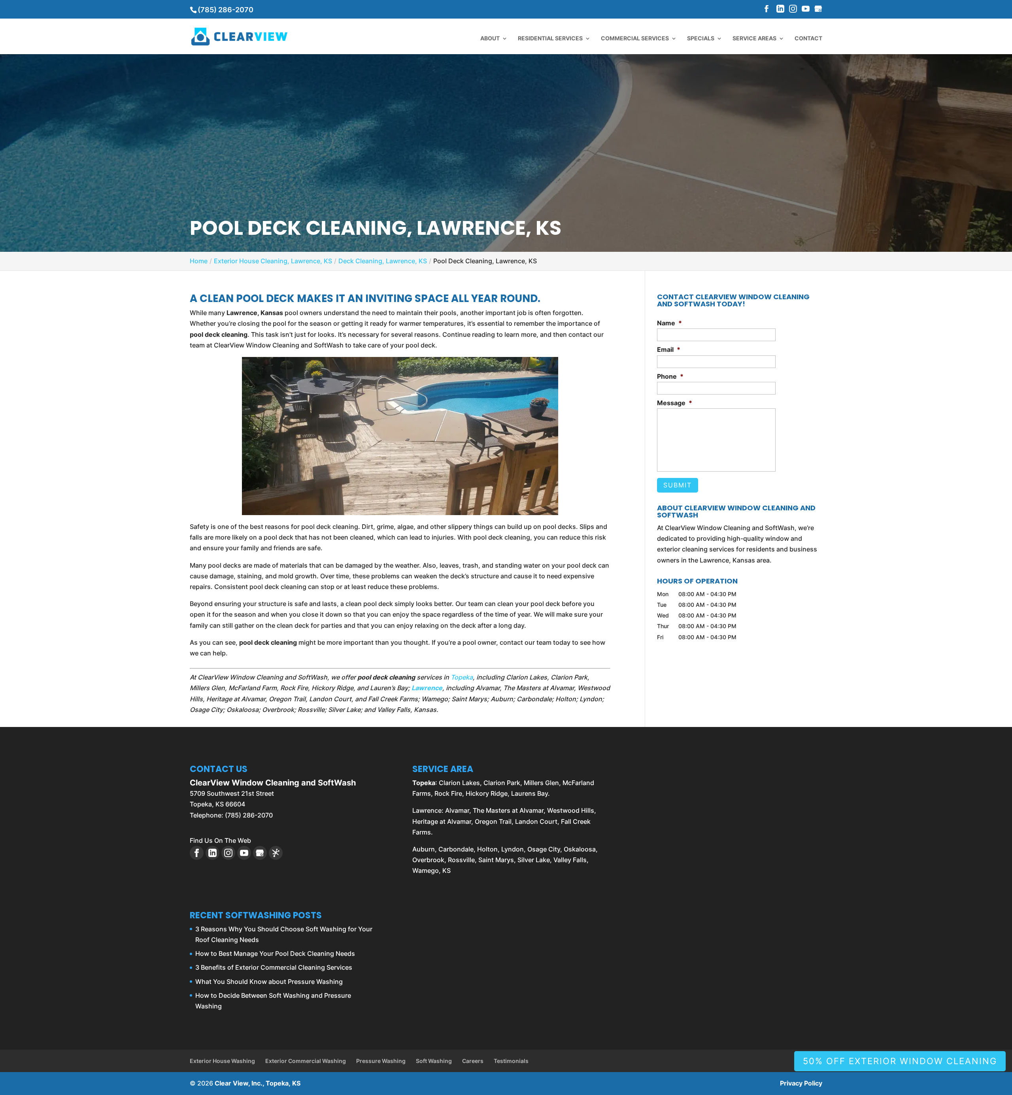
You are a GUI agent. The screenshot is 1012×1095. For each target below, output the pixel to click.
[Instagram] (793, 9)
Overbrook (428, 860)
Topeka (462, 677)
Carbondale (456, 849)
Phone (670, 376)
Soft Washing (434, 1060)
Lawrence (427, 688)
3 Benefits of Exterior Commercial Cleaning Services (273, 967)
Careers (472, 1060)
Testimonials (511, 1060)
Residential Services (550, 39)
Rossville (461, 860)
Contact (808, 39)
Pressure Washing (381, 1060)
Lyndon (512, 849)
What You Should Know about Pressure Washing (269, 982)
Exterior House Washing (222, 1060)
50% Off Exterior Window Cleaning (900, 1061)
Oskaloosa (580, 849)
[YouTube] (806, 9)
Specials (700, 39)
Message (674, 403)
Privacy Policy (801, 1083)
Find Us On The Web (220, 840)
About (490, 39)
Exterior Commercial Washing (305, 1060)
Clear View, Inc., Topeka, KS (257, 1083)
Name (669, 323)
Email (668, 349)
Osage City (543, 849)
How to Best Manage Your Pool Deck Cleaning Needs (275, 953)
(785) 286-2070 (225, 10)
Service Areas (754, 39)
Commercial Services (635, 39)
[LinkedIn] (780, 9)
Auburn (423, 849)
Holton (487, 849)
